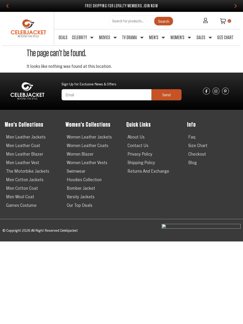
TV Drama (129, 37)
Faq (191, 136)
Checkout (197, 154)
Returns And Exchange (148, 171)
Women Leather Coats (87, 145)
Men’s (153, 37)
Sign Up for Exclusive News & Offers (88, 84)
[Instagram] (216, 91)
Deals (63, 37)
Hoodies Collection (84, 179)
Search (163, 21)
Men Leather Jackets (26, 136)
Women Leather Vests (87, 162)
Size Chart (225, 37)
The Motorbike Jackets (27, 171)
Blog (192, 162)
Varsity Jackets (80, 196)
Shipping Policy (141, 162)
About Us (136, 136)
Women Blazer (80, 154)
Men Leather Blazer (24, 154)
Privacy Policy (139, 154)
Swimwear (76, 171)
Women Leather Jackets (89, 136)
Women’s (177, 37)
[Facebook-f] (206, 91)
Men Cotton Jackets (24, 179)
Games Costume (21, 205)
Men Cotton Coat (22, 188)
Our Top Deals (79, 205)
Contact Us (137, 145)
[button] (7, 6)
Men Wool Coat (20, 196)
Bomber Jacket (81, 188)
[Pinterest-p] (225, 91)
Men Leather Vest (22, 162)
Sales (200, 37)
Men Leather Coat (23, 145)
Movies (104, 37)
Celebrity (79, 37)
